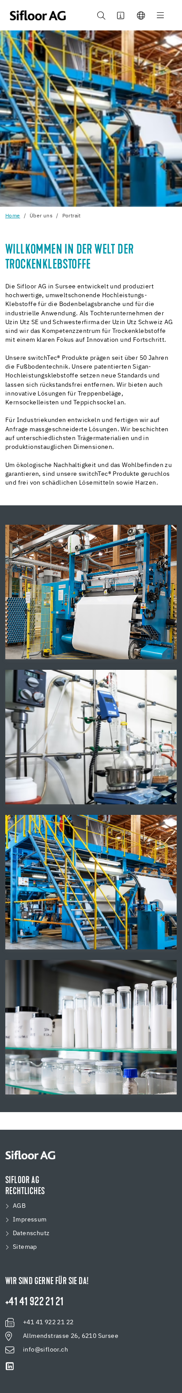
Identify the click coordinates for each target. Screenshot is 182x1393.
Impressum (30, 1220)
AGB (19, 1206)
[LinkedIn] (9, 1366)
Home (12, 216)
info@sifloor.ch (45, 1350)
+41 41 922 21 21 (34, 1302)
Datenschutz (31, 1233)
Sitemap (25, 1247)
